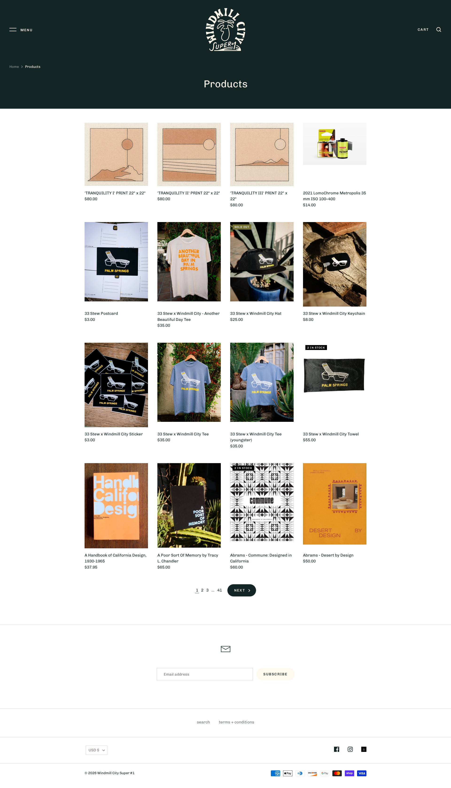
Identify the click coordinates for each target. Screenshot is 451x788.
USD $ (94, 750)
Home (14, 67)
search (203, 722)
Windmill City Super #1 (116, 773)
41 (219, 590)
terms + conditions (236, 722)
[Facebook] (336, 750)
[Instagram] (350, 750)
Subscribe (275, 674)
